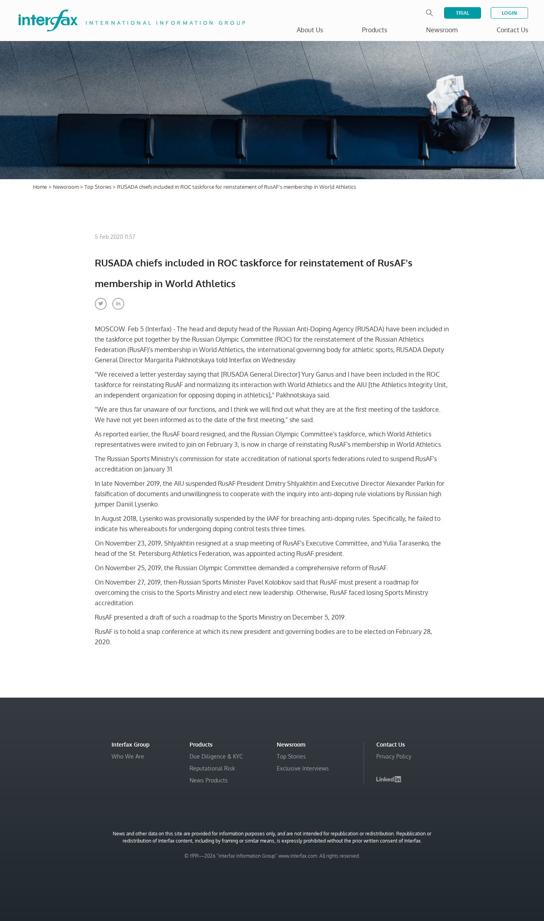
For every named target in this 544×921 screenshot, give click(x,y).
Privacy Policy (393, 756)
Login (509, 13)
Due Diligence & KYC (216, 756)
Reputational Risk (212, 768)
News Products (209, 780)
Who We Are (128, 756)
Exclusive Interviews (303, 768)
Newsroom (66, 187)
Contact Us (512, 30)
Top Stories (98, 187)
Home (40, 187)
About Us (310, 30)
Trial (462, 13)
